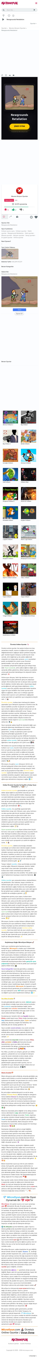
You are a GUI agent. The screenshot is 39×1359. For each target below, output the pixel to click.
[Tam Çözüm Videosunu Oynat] (10, 253)
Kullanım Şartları (13, 1343)
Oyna (19, 310)
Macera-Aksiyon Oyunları (19, 196)
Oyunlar (33, 23)
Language (32, 1356)
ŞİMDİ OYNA (19, 126)
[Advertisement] (19, 52)
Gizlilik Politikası (25, 1343)
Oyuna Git (19, 313)
